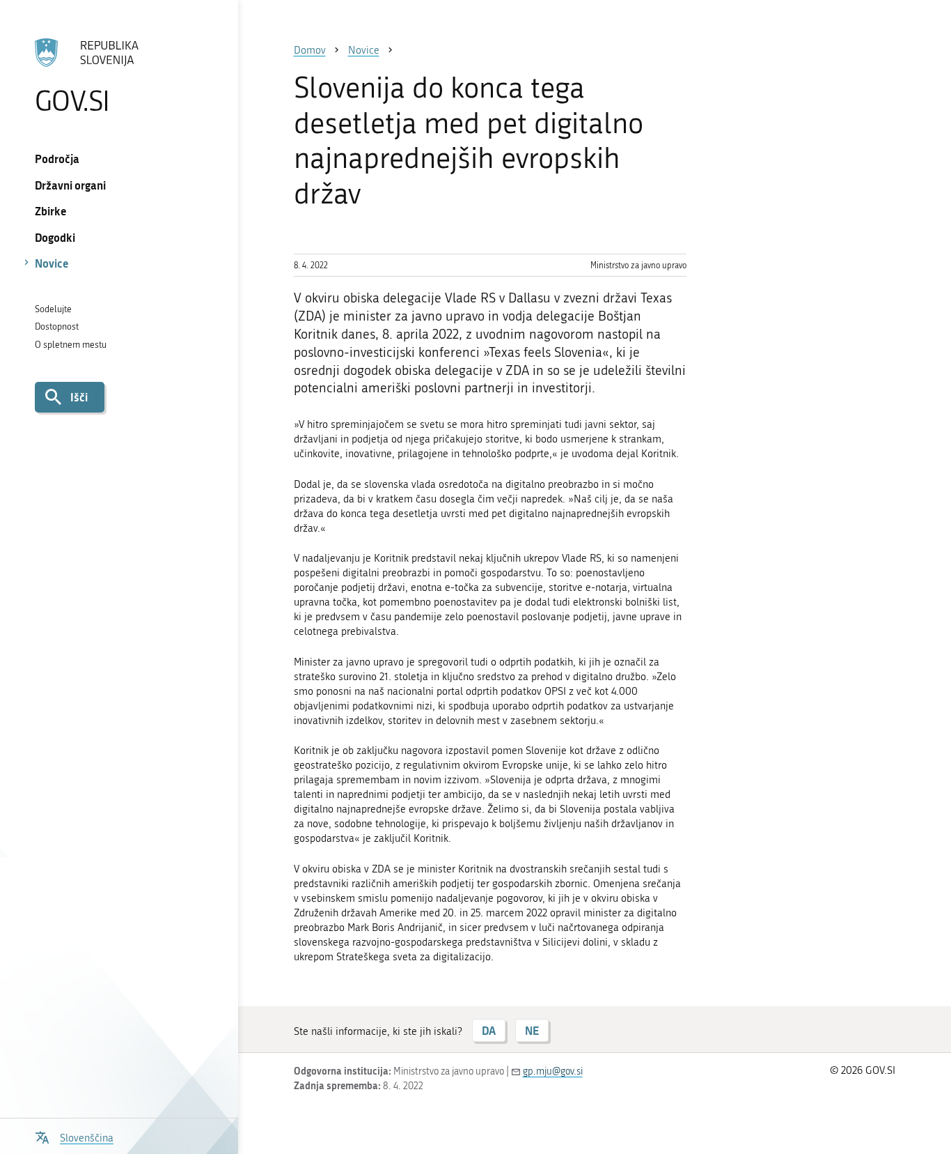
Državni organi (70, 185)
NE (532, 1030)
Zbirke (51, 211)
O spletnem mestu (71, 344)
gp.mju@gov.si (553, 1071)
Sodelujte (53, 309)
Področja (57, 159)
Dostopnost (57, 326)
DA (489, 1030)
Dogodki (55, 237)
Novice (52, 263)
